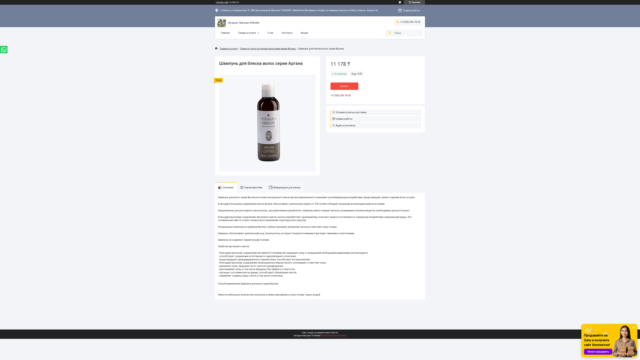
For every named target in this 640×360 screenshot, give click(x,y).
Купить (344, 86)
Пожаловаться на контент (334, 335)
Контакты (287, 33)
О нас (271, 33)
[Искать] (389, 33)
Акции (304, 33)
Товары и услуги (247, 33)
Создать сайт (222, 2)
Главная (225, 33)
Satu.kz (334, 333)
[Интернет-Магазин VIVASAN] (222, 23)
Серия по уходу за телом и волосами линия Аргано (268, 48)
